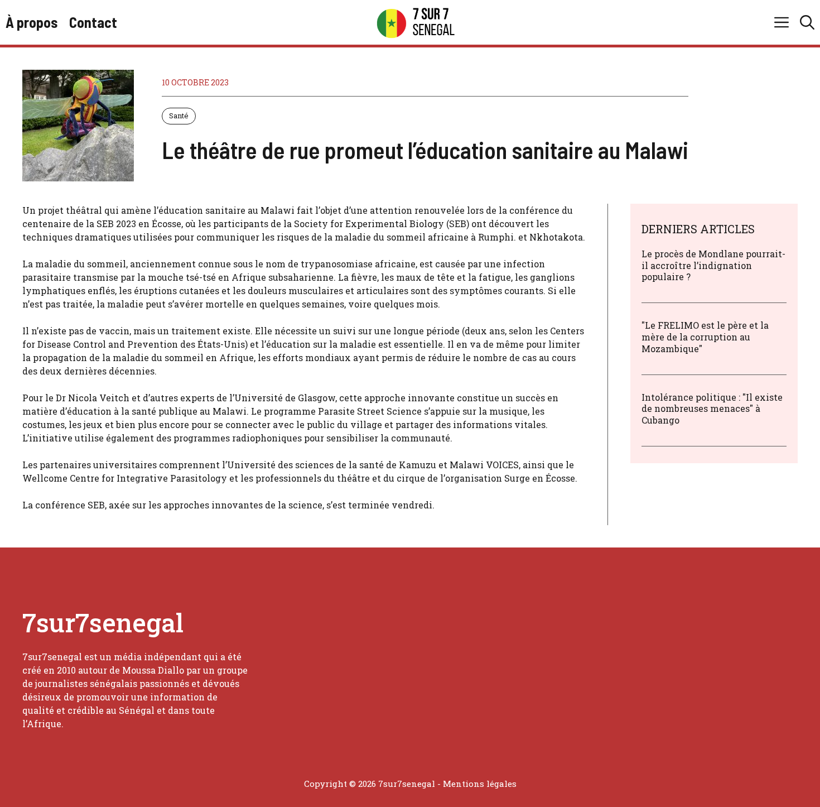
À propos (32, 22)
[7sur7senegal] (415, 22)
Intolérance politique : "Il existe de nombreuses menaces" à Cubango (712, 408)
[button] (807, 22)
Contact (93, 22)
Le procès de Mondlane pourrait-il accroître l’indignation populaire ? (713, 265)
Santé (179, 116)
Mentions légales (480, 783)
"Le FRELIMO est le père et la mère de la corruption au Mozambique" (705, 336)
